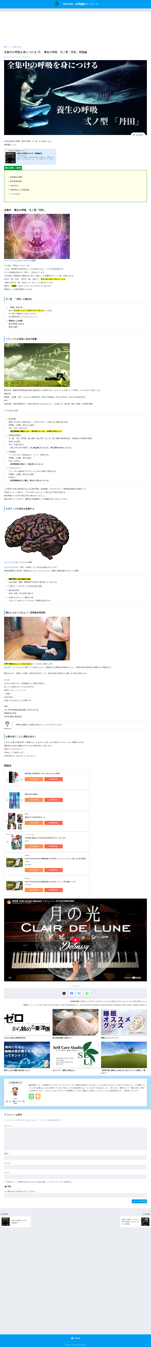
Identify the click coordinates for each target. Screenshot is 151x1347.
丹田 (50, 1005)
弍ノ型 (79, 1005)
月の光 (35, 455)
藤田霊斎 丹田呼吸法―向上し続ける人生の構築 (42, 773)
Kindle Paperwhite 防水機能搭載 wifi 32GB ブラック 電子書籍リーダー (51, 882)
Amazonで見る (34, 779)
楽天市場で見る (53, 779)
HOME (76, 1338)
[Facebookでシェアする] (71, 993)
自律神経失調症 (106, 1005)
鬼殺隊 (135, 1005)
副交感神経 (70, 1005)
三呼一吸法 (43, 1005)
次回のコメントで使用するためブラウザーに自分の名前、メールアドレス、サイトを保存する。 (40, 1182)
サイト (6, 1173)
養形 (135, 1001)
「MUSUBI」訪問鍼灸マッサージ (79, 4)
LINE (31, 1099)
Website (38, 1099)
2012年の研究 (9, 567)
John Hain (8, 562)
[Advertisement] (75, 29)
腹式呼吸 (87, 1005)
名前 (7, 1154)
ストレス (33, 1005)
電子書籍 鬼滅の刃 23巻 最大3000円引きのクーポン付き (45, 838)
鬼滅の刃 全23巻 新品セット (35, 817)
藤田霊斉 (7, 667)
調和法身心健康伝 (31, 794)
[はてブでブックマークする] (79, 993)
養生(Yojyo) (142, 1001)
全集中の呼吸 (59, 1005)
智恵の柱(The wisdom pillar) (122, 1001)
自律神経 (95, 1005)
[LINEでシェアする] (87, 993)
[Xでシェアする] (64, 993)
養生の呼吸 (127, 1005)
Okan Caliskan (9, 261)
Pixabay (24, 261)
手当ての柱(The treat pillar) (101, 1001)
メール (8, 1163)
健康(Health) (85, 1001)
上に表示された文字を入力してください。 (20, 1191)
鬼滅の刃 (143, 1005)
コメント (8, 1126)
